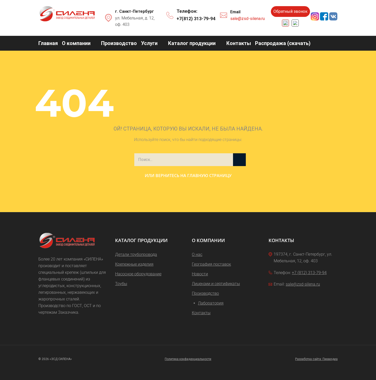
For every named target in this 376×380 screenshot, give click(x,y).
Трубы (121, 283)
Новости (200, 274)
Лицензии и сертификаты (216, 283)
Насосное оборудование (138, 274)
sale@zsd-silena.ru (247, 18)
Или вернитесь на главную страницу (188, 175)
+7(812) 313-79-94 (195, 18)
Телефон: (186, 11)
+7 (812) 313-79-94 (309, 272)
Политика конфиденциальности (188, 359)
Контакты (238, 43)
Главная (48, 43)
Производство (119, 43)
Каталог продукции (192, 43)
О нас (197, 254)
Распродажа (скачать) (283, 43)
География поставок (211, 264)
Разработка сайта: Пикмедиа (316, 359)
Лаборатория (211, 303)
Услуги (149, 43)
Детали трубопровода (136, 254)
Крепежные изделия (134, 264)
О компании (76, 43)
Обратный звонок (290, 11)
